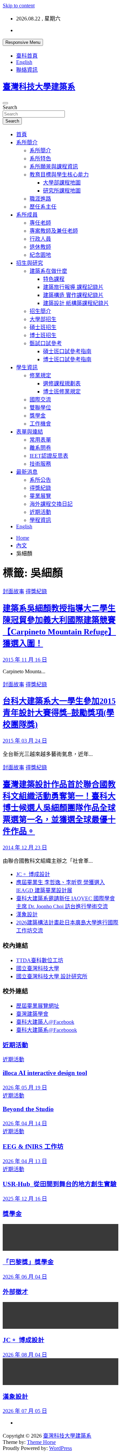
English (24, 62)
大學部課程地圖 (62, 182)
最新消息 (27, 472)
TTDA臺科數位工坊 (39, 960)
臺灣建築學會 (32, 1014)
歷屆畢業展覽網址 (37, 1006)
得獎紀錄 (40, 488)
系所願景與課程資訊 (54, 166)
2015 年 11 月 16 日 (25, 660)
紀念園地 (40, 255)
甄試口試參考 (46, 343)
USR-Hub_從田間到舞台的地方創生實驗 (60, 1184)
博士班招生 (43, 335)
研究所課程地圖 (62, 191)
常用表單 (40, 440)
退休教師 (40, 247)
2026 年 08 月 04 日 (25, 1355)
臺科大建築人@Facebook (45, 1022)
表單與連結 (29, 432)
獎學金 (38, 415)
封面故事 (13, 591)
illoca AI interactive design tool (45, 1072)
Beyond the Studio (28, 1109)
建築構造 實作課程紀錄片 (73, 295)
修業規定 (40, 375)
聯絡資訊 (27, 70)
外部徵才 (15, 1291)
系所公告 (40, 480)
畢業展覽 (40, 496)
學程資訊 (40, 520)
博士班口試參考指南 (67, 359)
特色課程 (54, 279)
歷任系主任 (43, 207)
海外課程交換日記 (51, 504)
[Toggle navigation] (5, 103)
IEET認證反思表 (49, 456)
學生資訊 (27, 367)
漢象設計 (27, 914)
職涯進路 (40, 199)
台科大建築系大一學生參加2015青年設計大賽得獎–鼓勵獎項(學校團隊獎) (59, 713)
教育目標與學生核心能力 (59, 174)
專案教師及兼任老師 (54, 231)
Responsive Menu (22, 42)
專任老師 (40, 223)
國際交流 (40, 399)
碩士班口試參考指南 (67, 351)
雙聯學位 (40, 407)
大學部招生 (43, 319)
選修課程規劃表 (62, 383)
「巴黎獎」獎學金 (28, 1262)
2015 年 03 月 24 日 (25, 741)
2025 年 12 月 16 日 (25, 1199)
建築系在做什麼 (48, 271)
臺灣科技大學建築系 (39, 86)
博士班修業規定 (62, 391)
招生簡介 (40, 311)
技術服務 (40, 464)
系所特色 (40, 158)
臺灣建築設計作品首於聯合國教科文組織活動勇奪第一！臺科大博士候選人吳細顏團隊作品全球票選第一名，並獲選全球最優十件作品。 (59, 808)
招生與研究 (29, 263)
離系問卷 (40, 448)
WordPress (60, 1448)
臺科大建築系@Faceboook (46, 1030)
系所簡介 (27, 142)
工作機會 (40, 424)
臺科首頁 (27, 56)
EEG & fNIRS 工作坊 (33, 1146)
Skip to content (19, 5)
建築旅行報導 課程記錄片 (73, 287)
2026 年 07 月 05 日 (25, 1411)
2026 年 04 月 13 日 (25, 1161)
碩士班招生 (43, 327)
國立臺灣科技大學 (37, 968)
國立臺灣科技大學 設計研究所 (51, 976)
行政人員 (40, 239)
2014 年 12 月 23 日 (25, 847)
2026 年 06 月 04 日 (25, 1277)
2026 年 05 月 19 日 (25, 1087)
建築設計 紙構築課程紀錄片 (76, 303)
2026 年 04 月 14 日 (25, 1123)
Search (10, 107)
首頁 (21, 134)
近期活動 (40, 512)
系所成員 (27, 215)
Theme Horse (41, 1442)
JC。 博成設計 (33, 874)
